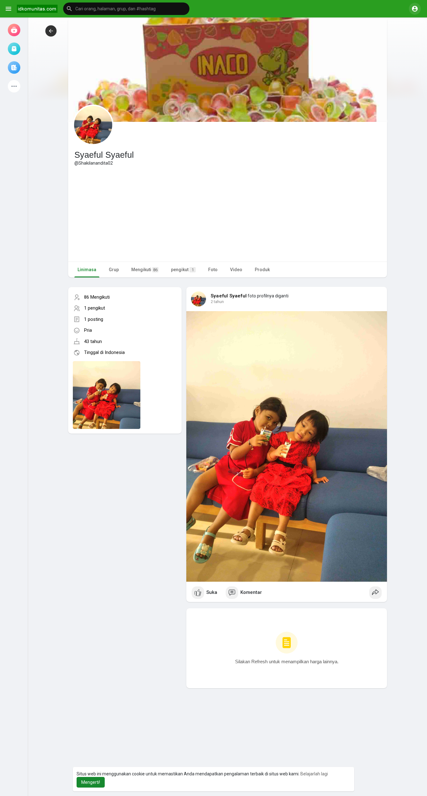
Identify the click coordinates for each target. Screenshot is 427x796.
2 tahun (217, 302)
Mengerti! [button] (90, 782)
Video (236, 269)
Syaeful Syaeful (229, 296)
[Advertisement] (227, 213)
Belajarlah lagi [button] (314, 773)
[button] (126, 8)
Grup (114, 269)
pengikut (182, 269)
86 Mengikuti (97, 297)
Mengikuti (144, 269)
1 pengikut (94, 308)
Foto (213, 269)
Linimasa (87, 269)
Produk (262, 269)
